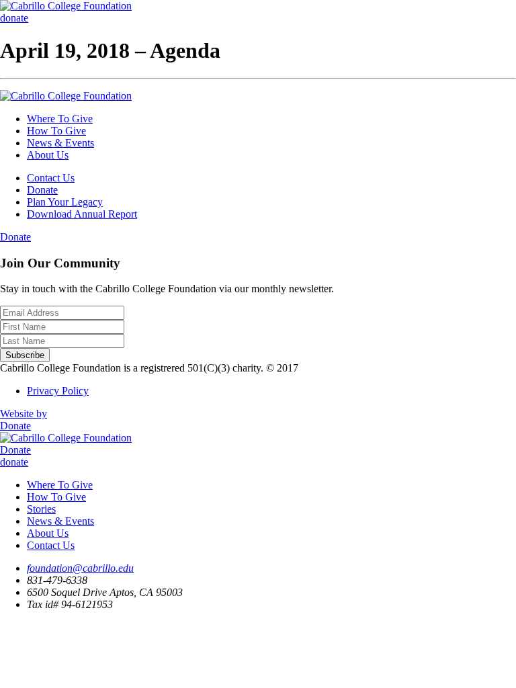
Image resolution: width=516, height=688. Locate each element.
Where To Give (60, 118)
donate (14, 18)
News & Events (60, 142)
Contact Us (51, 177)
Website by (23, 413)
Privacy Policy (58, 390)
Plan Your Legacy (65, 202)
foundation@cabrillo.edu (80, 568)
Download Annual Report (82, 214)
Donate (42, 190)
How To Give (56, 130)
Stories (41, 509)
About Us (48, 155)
